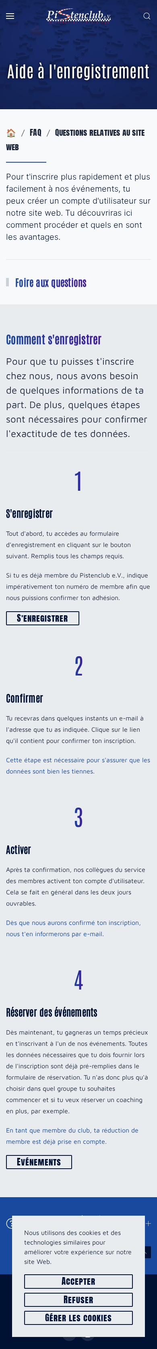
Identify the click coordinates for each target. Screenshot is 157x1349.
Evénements (39, 1162)
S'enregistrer (42, 618)
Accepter (78, 1281)
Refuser (78, 1300)
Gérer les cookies (78, 1318)
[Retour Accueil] (78, 16)
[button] (10, 16)
